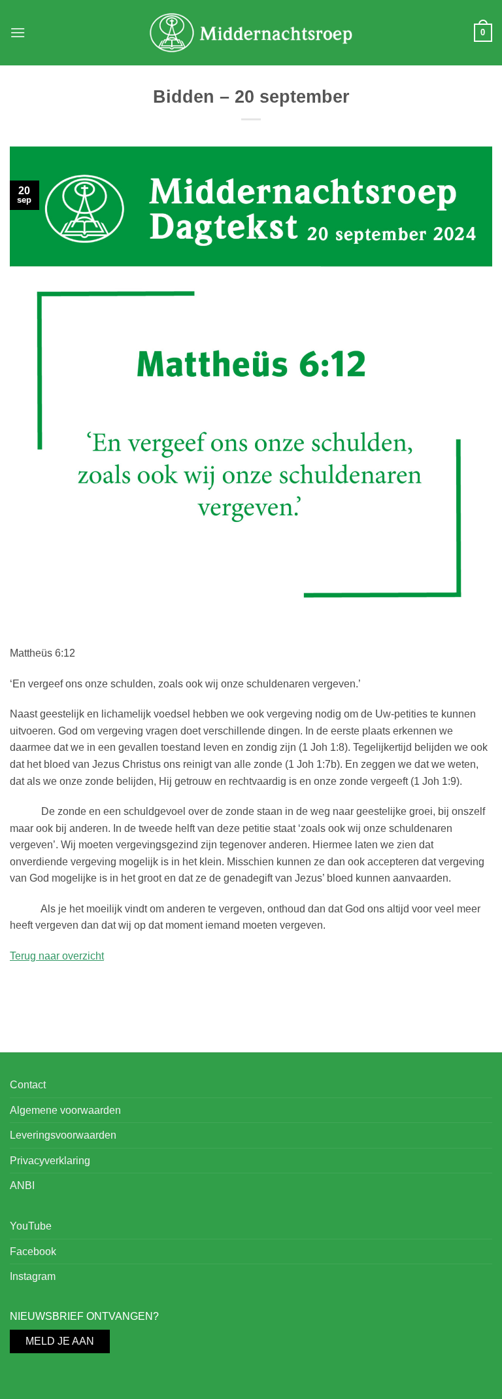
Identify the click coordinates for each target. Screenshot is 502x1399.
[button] (17, 32)
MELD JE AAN (59, 1341)
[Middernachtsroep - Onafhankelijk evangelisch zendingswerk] (251, 32)
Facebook (33, 1251)
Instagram (33, 1276)
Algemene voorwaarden (65, 1110)
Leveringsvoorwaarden (63, 1135)
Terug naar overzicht (57, 955)
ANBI (22, 1185)
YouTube (31, 1226)
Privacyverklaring (50, 1160)
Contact (28, 1084)
